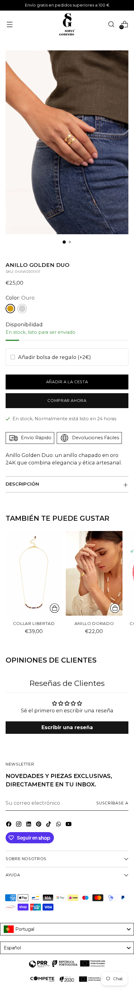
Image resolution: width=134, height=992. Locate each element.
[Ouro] (10, 308)
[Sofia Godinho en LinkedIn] (29, 825)
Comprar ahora (66, 400)
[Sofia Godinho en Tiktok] (49, 825)
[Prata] (22, 308)
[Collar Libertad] (34, 573)
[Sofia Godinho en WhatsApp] (59, 825)
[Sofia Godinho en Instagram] (19, 825)
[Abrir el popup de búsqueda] (111, 24)
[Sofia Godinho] (67, 24)
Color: (20, 298)
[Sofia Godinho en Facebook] (9, 825)
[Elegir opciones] (54, 608)
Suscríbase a (112, 803)
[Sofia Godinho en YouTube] (69, 825)
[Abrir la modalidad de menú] (9, 24)
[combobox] (67, 929)
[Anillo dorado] (94, 573)
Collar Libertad (34, 623)
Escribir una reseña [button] (67, 728)
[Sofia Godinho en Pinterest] (39, 825)
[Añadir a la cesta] (115, 608)
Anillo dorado (94, 623)
